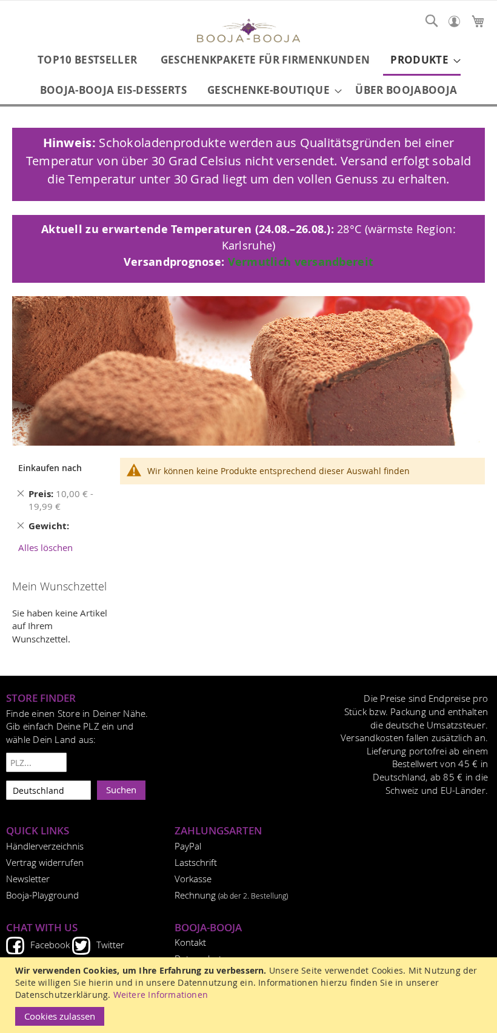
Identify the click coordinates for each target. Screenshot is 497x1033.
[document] (250, 995)
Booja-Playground (42, 895)
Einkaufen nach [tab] (50, 468)
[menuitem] (87, 59)
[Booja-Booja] (248, 32)
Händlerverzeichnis (45, 846)
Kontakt (190, 942)
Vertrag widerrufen (45, 862)
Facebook (50, 945)
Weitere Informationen (160, 994)
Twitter (110, 945)
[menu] (248, 74)
